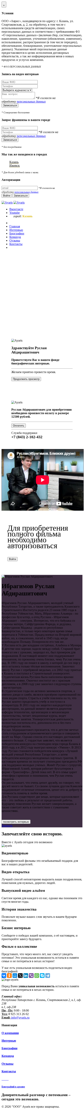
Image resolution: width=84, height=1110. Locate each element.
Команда (8, 1056)
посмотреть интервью (16, 821)
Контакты (9, 1071)
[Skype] (42, 975)
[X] (20, 975)
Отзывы (7, 1063)
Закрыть (7, 825)
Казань (14, 162)
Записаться (10, 105)
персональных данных (31, 101)
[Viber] (31, 975)
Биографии (9, 1048)
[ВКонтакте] (4, 975)
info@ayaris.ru (19, 1017)
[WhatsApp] (36, 975)
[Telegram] (47, 975)
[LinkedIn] (25, 975)
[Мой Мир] (15, 975)
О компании (10, 1033)
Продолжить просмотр (26, 379)
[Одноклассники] (9, 975)
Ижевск (14, 165)
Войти (12, 559)
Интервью (9, 1040)
